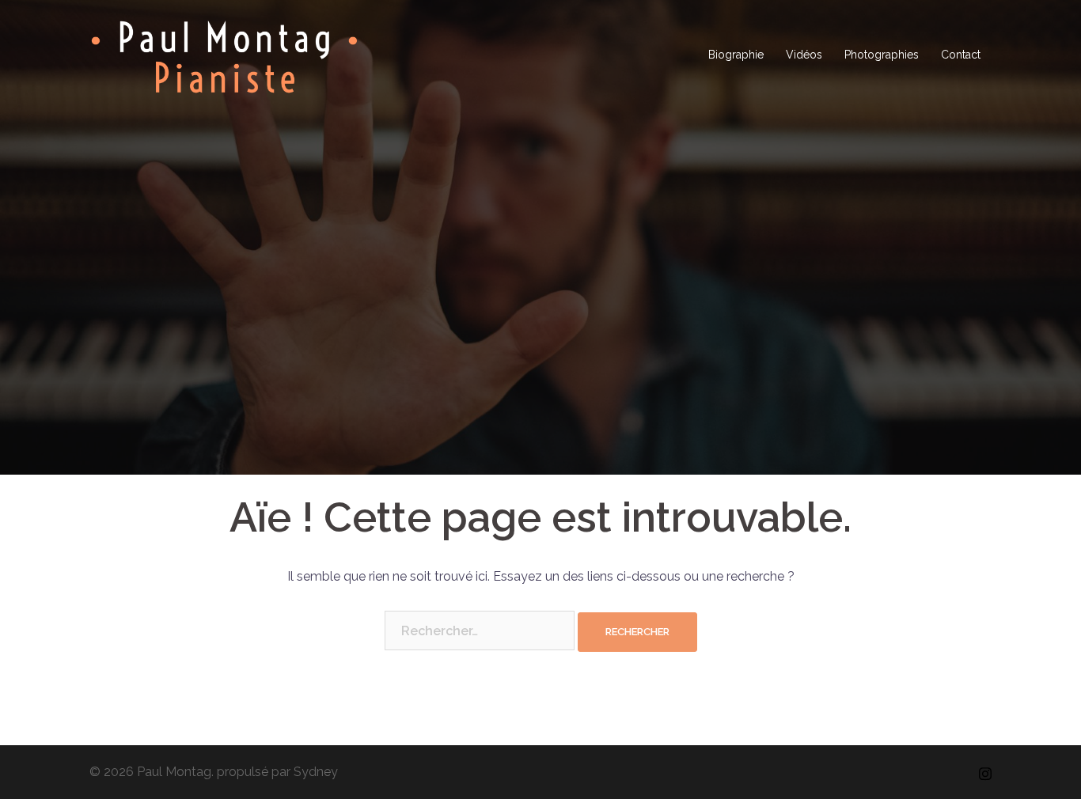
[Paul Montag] (224, 54)
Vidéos (804, 54)
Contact (960, 54)
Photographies (881, 54)
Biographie (736, 54)
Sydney (316, 771)
